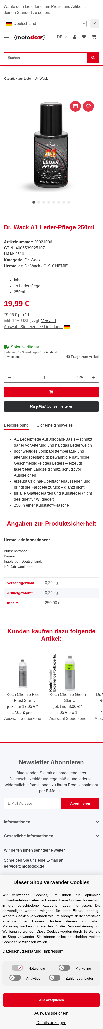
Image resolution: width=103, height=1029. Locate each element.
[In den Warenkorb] (8, 94)
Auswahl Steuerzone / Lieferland (33, 327)
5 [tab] (54, 202)
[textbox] (45, 23)
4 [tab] (49, 202)
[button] (74, 37)
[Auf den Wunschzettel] (88, 106)
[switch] (17, 968)
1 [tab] (34, 202)
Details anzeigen (51, 1023)
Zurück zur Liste (19, 78)
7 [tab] (64, 202)
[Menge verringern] (9, 377)
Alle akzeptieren (51, 1000)
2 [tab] (39, 202)
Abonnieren (80, 803)
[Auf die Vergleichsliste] (75, 106)
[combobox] (45, 23)
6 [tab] (59, 202)
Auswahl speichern (51, 1013)
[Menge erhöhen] (93, 377)
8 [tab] (69, 202)
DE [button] (60, 37)
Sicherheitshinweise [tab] (55, 425)
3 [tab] (44, 202)
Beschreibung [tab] (16, 425)
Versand (48, 321)
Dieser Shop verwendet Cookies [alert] (52, 882)
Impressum (54, 951)
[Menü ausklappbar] (6, 36)
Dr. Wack (32, 260)
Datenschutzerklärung (29, 779)
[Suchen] (93, 57)
